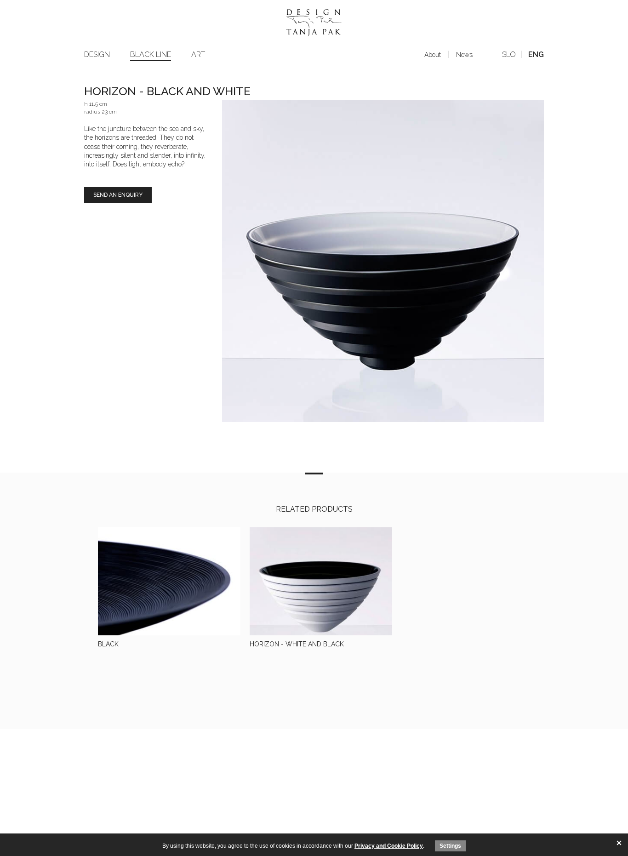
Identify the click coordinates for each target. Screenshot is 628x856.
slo (509, 54)
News (464, 54)
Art (198, 54)
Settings (450, 846)
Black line (150, 54)
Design (97, 54)
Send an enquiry (118, 195)
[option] (383, 261)
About (432, 54)
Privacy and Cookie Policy (388, 846)
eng (536, 54)
